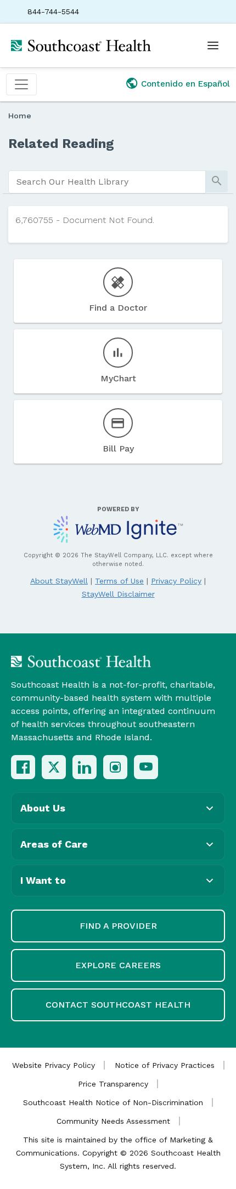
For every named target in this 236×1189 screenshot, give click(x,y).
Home (19, 115)
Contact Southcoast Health (118, 1004)
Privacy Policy (176, 580)
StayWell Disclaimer (118, 594)
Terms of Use (119, 580)
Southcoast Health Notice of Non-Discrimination (113, 1102)
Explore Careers (118, 965)
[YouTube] (146, 767)
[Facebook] (23, 767)
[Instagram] (115, 767)
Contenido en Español (185, 84)
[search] (107, 182)
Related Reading (61, 143)
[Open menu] (213, 45)
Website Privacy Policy (53, 1065)
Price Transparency (113, 1083)
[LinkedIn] (84, 767)
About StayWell (59, 580)
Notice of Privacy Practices (165, 1065)
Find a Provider (118, 926)
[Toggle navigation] (21, 84)
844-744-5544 (53, 11)
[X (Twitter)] (54, 767)
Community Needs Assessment (113, 1121)
